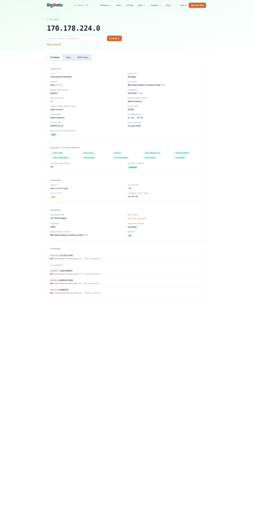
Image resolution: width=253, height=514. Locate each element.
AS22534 (54, 255)
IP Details (55, 57)
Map (68, 57)
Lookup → (114, 38)
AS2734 (53, 290)
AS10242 (54, 271)
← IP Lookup (53, 19)
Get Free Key (197, 5)
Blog (168, 5)
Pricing (129, 5)
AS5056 (53, 280)
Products (104, 5)
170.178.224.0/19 (137, 218)
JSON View (82, 57)
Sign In (183, 5)
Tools (140, 5)
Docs (119, 5)
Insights (155, 5)
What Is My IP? (54, 44)
